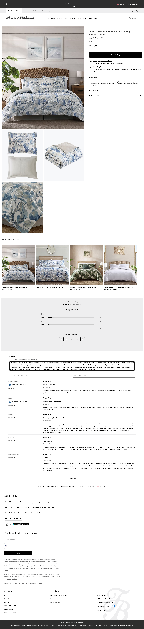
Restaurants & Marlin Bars (59, 595)
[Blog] (10, 613)
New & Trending (50, 18)
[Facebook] (11, 524)
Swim (85, 18)
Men (66, 18)
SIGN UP (18, 553)
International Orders (13, 518)
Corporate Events (10, 606)
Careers (7, 602)
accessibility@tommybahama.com (122, 625)
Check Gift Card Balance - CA (16, 513)
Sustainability (9, 609)
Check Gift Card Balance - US (43, 507)
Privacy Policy (53, 568)
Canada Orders (36, 513)
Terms (6, 570)
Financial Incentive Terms (33, 583)
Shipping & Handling (41, 502)
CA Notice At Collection (105, 602)
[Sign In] (133, 11)
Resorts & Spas (55, 602)
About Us (7, 595)
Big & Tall (73, 18)
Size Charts (9, 507)
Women (60, 18)
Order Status (25, 502)
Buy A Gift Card (23, 507)
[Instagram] (7, 524)
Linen (79, 18)
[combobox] (8, 546)
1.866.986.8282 (96, 625)
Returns (55, 502)
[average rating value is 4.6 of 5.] (94, 38)
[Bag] (137, 11)
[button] (73, 6)
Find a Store (54, 599)
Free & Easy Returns (99, 67)
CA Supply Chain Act (104, 599)
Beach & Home (94, 18)
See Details (84, 3)
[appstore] (25, 524)
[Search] (131, 18)
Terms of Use (55, 577)
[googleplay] (17, 524)
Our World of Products (12, 599)
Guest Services (11, 502)
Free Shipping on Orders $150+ (102, 61)
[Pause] (7, 4)
